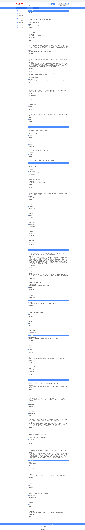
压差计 (64, 275)
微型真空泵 (36, 90)
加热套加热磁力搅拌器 (41, 73)
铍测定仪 (66, 261)
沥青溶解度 (30, 453)
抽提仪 (59, 453)
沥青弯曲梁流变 (34, 456)
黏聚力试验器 (57, 455)
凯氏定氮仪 (30, 383)
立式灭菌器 (34, 51)
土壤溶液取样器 (33, 399)
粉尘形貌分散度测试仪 (55, 338)
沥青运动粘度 (33, 454)
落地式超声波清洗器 (45, 66)
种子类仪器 (31, 422)
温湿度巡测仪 (31, 487)
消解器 (30, 40)
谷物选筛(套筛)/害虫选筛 (39, 424)
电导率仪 (30, 24)
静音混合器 (47, 80)
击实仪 (59, 454)
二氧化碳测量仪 (31, 263)
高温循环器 (42, 493)
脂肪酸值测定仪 (31, 437)
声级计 (34, 285)
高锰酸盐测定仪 (60, 261)
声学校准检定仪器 (32, 289)
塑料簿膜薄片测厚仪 (35, 358)
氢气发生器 (30, 475)
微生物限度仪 (43, 182)
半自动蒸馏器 (41, 383)
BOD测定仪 (54, 257)
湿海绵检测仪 (45, 450)
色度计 (41, 303)
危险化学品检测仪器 (32, 413)
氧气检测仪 (40, 253)
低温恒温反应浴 (61, 512)
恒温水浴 (46, 453)
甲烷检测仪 (34, 253)
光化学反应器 (31, 231)
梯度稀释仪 (61, 274)
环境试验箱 (31, 352)
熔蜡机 (30, 506)
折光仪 (30, 303)
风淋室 (66, 274)
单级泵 (62, 90)
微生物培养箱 (42, 46)
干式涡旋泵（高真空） (40, 91)
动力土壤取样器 (44, 399)
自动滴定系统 (49, 19)
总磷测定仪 (37, 257)
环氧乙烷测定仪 (39, 260)
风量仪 (30, 274)
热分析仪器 (31, 340)
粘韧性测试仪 (53, 454)
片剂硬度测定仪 (58, 386)
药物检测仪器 (31, 385)
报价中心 (50, 524)
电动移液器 (34, 114)
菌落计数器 (58, 274)
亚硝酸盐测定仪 (51, 258)
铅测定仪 (36, 259)
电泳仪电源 (34, 179)
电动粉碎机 (63, 425)
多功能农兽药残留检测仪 (40, 441)
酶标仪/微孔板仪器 (32, 174)
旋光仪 (30, 368)
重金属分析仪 (56, 261)
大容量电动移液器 (38, 114)
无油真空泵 (30, 91)
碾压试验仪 (42, 456)
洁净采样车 (41, 275)
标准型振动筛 (31, 463)
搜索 (53, 4)
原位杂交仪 (31, 242)
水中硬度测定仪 (43, 260)
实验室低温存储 (31, 187)
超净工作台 (31, 168)
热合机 (30, 504)
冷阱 (64, 512)
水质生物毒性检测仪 (40, 263)
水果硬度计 (41, 434)
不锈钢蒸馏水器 (31, 107)
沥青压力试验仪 (38, 456)
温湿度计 (61, 275)
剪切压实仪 (44, 457)
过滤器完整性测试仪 (42, 274)
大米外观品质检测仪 (36, 423)
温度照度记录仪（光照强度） (58, 419)
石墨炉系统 (30, 160)
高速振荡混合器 (51, 80)
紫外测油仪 (57, 257)
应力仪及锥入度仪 (32, 371)
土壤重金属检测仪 (52, 397)
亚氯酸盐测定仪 (34, 262)
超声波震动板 (50, 66)
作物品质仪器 (31, 436)
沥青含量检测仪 (36, 455)
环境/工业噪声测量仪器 (32, 284)
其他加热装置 (31, 492)
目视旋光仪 (34, 369)
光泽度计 (39, 303)
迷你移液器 (63, 114)
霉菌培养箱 (44, 45)
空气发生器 (37, 475)
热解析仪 (49, 160)
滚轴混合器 (55, 80)
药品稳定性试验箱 (51, 45)
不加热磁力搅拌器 (31, 73)
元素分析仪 (31, 142)
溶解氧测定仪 (31, 27)
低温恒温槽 (31, 68)
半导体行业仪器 (31, 404)
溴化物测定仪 (47, 262)
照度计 (32, 303)
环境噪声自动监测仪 (32, 278)
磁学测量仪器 (31, 362)
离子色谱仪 (37, 133)
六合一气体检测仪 (35, 254)
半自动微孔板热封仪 (32, 233)
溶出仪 (34, 386)
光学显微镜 (31, 305)
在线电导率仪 (39, 25)
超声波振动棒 (54, 66)
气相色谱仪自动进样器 (44, 160)
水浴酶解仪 (31, 199)
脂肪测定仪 (34, 383)
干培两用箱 (45, 46)
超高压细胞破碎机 (39, 194)
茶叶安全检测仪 (36, 440)
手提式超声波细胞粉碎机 (51, 193)
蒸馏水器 (30, 106)
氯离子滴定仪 (45, 19)
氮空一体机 (43, 475)
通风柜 (64, 274)
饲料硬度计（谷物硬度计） (43, 437)
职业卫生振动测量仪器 (38, 282)
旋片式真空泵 (53, 91)
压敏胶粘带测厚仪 (43, 358)
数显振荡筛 (34, 463)
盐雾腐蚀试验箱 (65, 46)
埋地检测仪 (41, 450)
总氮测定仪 (40, 257)
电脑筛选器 (34, 424)
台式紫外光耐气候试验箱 (54, 46)
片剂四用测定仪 (54, 386)
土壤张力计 (56, 398)
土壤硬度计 (41, 398)
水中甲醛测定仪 (39, 258)
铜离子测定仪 (33, 259)
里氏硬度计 (59, 450)
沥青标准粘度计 (45, 454)
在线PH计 (37, 22)
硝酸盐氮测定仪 (33, 261)
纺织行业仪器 (31, 402)
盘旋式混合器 (34, 80)
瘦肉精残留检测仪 (56, 440)
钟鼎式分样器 (64, 424)
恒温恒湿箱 (47, 45)
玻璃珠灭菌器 (44, 51)
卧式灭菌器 (37, 51)
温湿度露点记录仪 (51, 419)
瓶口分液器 (54, 114)
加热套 (30, 117)
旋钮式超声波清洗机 (37, 63)
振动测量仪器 (31, 287)
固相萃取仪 (35, 104)
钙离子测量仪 (35, 263)
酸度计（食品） (55, 303)
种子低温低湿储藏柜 (42, 425)
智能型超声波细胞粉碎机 (37, 193)
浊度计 (46, 257)
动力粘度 (36, 454)
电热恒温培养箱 (37, 45)
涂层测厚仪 (34, 450)
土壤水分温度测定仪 (31, 419)
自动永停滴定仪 (41, 19)
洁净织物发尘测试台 (47, 274)
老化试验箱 (49, 46)
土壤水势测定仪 (49, 398)
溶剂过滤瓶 (47, 182)
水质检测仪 (31, 256)
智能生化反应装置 (32, 222)
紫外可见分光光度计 (36, 312)
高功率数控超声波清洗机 (48, 63)
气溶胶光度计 (44, 275)
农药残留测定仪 (31, 440)
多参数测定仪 (63, 397)
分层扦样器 (60, 425)
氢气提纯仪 (60, 475)
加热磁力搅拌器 (36, 73)
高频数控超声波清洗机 (55, 63)
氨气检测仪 (50, 253)
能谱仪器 (30, 156)
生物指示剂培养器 (32, 244)
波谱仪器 (30, 144)
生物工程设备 (31, 184)
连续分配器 (50, 114)
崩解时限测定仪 (37, 386)
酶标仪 (30, 323)
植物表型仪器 (31, 427)
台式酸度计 (30, 22)
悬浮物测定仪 (65, 257)
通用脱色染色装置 (32, 224)
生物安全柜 (31, 164)
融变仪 (45, 386)
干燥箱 (30, 45)
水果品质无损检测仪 (31, 434)
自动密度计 (30, 366)
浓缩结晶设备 (31, 99)
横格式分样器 (60, 424)
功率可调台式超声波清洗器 (51, 64)
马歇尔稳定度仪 (62, 454)
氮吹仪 (33, 101)
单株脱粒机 (49, 423)
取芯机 (58, 457)
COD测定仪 (30, 257)
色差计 (34, 303)
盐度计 (43, 303)
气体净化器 (50, 475)
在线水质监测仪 (52, 261)
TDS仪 (56, 262)
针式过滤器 (30, 182)
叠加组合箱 (33, 47)
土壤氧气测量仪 (38, 398)
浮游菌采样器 (33, 274)
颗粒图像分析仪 (43, 338)
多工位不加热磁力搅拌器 (58, 73)
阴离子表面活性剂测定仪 (52, 262)
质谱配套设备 (31, 154)
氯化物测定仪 (47, 260)
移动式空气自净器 (31, 275)
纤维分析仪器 (61, 457)
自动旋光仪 (30, 369)
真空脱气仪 (49, 386)
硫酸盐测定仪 (55, 260)
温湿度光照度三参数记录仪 (57, 420)
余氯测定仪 (43, 257)
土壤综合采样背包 (48, 399)
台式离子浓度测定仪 (31, 35)
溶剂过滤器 (40, 182)
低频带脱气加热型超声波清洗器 (44, 64)
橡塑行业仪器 (31, 406)
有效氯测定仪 (61, 257)
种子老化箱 (38, 425)
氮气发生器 (34, 475)
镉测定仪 (54, 259)
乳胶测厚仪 (39, 358)
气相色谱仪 (30, 133)
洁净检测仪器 (31, 273)
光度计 (30, 128)
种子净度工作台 (64, 423)
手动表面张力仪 (36, 350)
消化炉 (44, 383)
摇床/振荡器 (31, 53)
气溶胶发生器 (48, 275)
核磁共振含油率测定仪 (36, 437)
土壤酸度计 (53, 398)
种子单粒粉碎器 (35, 425)
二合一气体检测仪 (40, 254)
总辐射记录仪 (64, 419)
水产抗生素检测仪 (61, 440)
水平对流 (30, 169)
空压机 (51, 91)
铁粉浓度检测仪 (54, 254)
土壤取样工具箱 (39, 399)
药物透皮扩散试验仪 (63, 386)
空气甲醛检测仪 (62, 253)
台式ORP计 (30, 32)
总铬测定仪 (46, 258)
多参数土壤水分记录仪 (58, 397)
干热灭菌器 (41, 51)
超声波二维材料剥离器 (32, 497)
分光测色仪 (46, 303)
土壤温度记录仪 (35, 420)
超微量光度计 (41, 312)
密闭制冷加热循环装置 (45, 512)
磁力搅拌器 (31, 71)
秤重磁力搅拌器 (47, 73)
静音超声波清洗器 (46, 65)
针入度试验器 (56, 453)
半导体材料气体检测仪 (45, 254)
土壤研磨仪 (59, 398)
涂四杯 (33, 345)
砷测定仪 (43, 259)
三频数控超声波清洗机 (64, 65)
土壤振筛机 (64, 399)
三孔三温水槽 (35, 59)
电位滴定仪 (30, 19)
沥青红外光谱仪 (55, 457)
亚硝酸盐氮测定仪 (55, 258)
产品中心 (38, 524)
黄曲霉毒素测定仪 (52, 383)
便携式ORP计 (34, 32)
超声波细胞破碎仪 (31, 193)
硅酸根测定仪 (59, 260)
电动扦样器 (52, 425)
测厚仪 (30, 357)
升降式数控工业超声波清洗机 (39, 66)
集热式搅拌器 (64, 73)
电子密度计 (34, 366)
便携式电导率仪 (35, 25)
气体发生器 (31, 474)
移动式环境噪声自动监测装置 (39, 285)
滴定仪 (30, 17)
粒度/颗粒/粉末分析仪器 (32, 337)
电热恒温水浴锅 (31, 59)
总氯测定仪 (30, 258)
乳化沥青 (50, 455)
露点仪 (30, 485)
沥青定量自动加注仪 (40, 457)
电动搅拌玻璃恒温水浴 (56, 59)
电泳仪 (37, 179)
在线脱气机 (34, 150)
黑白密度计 (62, 450)
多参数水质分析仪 (50, 257)
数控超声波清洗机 (42, 63)
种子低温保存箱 (57, 47)
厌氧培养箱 (41, 47)
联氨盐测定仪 (51, 260)
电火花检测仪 (38, 450)
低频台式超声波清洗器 (61, 63)
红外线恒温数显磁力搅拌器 (38, 74)
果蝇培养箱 (63, 47)
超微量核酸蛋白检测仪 (32, 332)
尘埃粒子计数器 (37, 274)
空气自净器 (35, 275)
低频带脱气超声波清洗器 (36, 64)
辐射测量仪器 (31, 267)
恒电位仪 (51, 303)
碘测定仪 (40, 262)
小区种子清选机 (56, 423)
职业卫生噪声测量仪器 (32, 282)
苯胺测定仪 (43, 262)
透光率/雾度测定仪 (32, 374)
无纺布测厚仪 (56, 358)
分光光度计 (31, 311)
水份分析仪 (31, 93)
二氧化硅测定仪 (63, 260)
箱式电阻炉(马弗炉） (33, 46)
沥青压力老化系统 (58, 456)
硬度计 (30, 465)
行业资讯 (46, 524)
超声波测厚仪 (31, 450)
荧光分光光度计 (46, 130)
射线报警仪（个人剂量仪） (54, 450)
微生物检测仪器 (31, 181)
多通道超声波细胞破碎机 (44, 193)
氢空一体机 (40, 475)
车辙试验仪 (32, 455)
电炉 (30, 119)
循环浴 (49, 512)
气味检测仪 (50, 254)
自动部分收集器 (31, 514)
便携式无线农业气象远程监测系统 (44, 419)
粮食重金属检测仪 (51, 440)
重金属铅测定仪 (38, 261)
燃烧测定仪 (31, 360)
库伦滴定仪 (37, 19)
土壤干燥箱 (49, 47)
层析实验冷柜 (31, 516)
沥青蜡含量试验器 (62, 453)
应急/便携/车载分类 (32, 265)
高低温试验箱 (38, 46)
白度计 (49, 303)
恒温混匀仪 (44, 80)
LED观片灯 (48, 450)
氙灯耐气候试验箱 (60, 46)
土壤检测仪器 (31, 395)
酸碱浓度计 (59, 262)
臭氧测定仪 (35, 260)
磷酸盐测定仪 (63, 258)
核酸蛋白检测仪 (40, 172)
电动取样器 (55, 399)
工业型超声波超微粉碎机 (33, 194)
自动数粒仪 (60, 423)
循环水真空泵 (65, 90)
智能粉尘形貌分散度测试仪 (48, 338)
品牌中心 (42, 524)
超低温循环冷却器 (35, 512)
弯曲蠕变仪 (43, 453)
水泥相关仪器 (31, 415)
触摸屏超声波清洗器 (41, 65)
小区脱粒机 (52, 423)
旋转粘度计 (30, 345)
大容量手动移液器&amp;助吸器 (45, 114)
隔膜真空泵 (32, 90)
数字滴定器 (34, 19)
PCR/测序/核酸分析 (32, 171)
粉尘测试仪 (52, 275)
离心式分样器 (56, 424)
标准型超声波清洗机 (31, 63)
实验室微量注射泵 (40, 90)
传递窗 (38, 275)
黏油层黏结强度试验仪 (49, 457)
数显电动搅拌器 (36, 77)
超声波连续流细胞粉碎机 (57, 193)
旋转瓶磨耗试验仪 (35, 457)
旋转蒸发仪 (30, 101)
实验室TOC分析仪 (32, 330)
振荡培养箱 (52, 47)
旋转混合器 (37, 80)
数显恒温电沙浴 (37, 493)
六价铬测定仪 (43, 258)
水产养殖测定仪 (31, 271)
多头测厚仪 (47, 358)
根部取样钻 (52, 399)
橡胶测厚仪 (30, 358)
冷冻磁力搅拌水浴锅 (62, 59)
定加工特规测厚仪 (52, 358)
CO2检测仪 (43, 253)
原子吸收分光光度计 (31, 130)
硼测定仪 (37, 262)
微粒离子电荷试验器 (46, 456)
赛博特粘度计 (49, 454)
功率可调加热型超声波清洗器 (59, 64)
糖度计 (30, 314)
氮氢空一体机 (47, 475)
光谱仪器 (30, 135)
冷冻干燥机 (31, 109)
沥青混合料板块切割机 (52, 456)
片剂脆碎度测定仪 (42, 386)
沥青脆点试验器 (47, 455)
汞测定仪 (63, 261)
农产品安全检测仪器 (32, 439)
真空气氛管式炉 (46, 47)
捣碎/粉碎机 (31, 196)
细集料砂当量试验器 (63, 456)
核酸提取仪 (30, 172)
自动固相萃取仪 (31, 104)
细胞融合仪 (31, 215)
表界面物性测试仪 (32, 349)
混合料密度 (40, 455)
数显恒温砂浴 (46, 493)
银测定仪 (56, 259)
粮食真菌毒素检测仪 (40, 440)
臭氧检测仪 (54, 253)
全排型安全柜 (31, 166)
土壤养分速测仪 (31, 397)
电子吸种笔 (52, 424)
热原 (47, 386)
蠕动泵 (30, 90)
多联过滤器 (34, 182)
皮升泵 (53, 90)
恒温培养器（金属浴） (60, 80)
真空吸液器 (60, 114)
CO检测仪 (37, 253)
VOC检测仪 (30, 253)
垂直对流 (33, 169)
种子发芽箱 (60, 47)
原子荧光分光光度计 (37, 130)
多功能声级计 (31, 285)
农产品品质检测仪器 (32, 432)
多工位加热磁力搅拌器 (52, 73)
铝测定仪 (45, 259)
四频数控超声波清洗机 (52, 65)
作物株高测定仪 (42, 423)
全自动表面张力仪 (31, 350)
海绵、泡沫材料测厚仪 (61, 358)
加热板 (33, 493)
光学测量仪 (31, 302)
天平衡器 (30, 12)
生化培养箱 (41, 45)
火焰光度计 (41, 130)
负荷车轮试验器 (61, 455)
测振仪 (65, 450)
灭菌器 (30, 50)
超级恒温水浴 (47, 59)
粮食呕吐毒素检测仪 (46, 440)
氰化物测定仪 (39, 259)
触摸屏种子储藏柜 (48, 425)
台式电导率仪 (31, 25)
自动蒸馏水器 (35, 107)
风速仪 (59, 275)
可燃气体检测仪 (58, 253)
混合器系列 (31, 79)
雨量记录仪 (52, 420)
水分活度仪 (56, 383)
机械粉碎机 (30, 197)
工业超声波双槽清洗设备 (35, 65)
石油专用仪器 (31, 389)
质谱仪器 (30, 137)
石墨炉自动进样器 (38, 160)
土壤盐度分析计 (33, 398)
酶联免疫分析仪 (31, 235)
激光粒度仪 (30, 338)
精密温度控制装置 (40, 512)
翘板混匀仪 (64, 80)
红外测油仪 (62, 262)
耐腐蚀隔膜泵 (59, 90)
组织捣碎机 (34, 197)
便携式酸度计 (34, 22)
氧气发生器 (57, 475)
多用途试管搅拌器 (44, 74)
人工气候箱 (62, 45)
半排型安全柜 (35, 166)
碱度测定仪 (31, 260)
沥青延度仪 (52, 453)
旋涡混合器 (30, 80)
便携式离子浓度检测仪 (38, 35)
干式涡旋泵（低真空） (46, 91)
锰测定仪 (51, 259)
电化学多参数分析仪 (32, 37)
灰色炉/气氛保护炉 (37, 47)
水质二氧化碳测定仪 (46, 261)
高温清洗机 (43, 455)
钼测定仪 (30, 262)
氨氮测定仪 (34, 257)
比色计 (36, 303)
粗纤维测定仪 (37, 383)
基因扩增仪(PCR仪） (35, 172)
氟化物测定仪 (42, 261)
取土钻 (36, 399)
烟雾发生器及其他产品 (54, 274)
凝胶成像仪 (30, 179)
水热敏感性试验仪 (35, 453)
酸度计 (30, 21)
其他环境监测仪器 (32, 297)
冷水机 (30, 480)
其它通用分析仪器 (32, 146)
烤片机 (40, 493)
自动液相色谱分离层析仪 (46, 150)
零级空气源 (64, 475)
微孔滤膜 (37, 182)
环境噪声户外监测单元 (46, 285)
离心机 (30, 82)
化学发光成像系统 (32, 226)
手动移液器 (30, 114)
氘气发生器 (54, 475)
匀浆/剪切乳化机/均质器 (32, 95)
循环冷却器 (30, 512)
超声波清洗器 (31, 62)
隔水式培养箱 (33, 45)
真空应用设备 (31, 477)
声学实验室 (31, 295)
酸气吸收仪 (31, 483)
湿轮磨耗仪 (53, 455)
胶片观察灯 (31, 321)
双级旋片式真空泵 (35, 91)
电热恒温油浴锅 (51, 59)
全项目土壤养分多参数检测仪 (37, 397)
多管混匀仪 (41, 80)
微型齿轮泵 (50, 90)
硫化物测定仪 (62, 259)
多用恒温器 (30, 493)
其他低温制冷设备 (32, 511)
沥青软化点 (49, 453)
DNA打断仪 (31, 206)
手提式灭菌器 (31, 51)
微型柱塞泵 (47, 90)
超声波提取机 (31, 204)
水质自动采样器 (45, 263)
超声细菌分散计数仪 (32, 208)
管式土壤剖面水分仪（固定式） (46, 397)
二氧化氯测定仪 (35, 258)
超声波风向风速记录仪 (48, 420)
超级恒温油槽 (43, 59)
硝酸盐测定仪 (59, 258)
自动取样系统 (31, 386)
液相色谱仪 (34, 133)
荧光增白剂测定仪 (46, 441)
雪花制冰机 (31, 502)
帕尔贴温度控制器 (32, 495)
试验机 (30, 347)
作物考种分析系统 (31, 423)
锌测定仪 (48, 259)
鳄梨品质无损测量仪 (37, 434)
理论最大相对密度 (40, 454)
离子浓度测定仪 (31, 34)
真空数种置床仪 (44, 424)
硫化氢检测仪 (47, 253)
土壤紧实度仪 (45, 398)
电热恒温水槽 (39, 59)
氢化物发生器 (34, 160)
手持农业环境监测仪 (37, 419)
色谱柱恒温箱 (31, 150)
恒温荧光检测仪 (31, 240)
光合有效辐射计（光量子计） (40, 420)
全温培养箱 (55, 45)
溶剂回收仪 (41, 150)
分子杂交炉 (31, 217)
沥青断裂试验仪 (40, 453)
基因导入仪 (31, 213)
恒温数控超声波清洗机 (32, 66)
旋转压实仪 (56, 454)
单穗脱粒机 (45, 423)
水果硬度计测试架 (46, 434)
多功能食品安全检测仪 (34, 441)
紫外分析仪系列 (31, 468)
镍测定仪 (59, 259)
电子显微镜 (31, 316)
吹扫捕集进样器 (52, 160)
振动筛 (30, 462)
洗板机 (30, 325)
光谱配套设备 (31, 152)
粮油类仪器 (31, 443)
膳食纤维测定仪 (48, 383)
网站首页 (34, 524)
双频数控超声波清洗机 (58, 65)
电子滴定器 (57, 114)
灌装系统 (56, 90)
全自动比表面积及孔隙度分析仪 (37, 338)
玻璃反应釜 (31, 121)
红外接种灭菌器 (49, 51)
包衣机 (33, 387)
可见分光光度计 (31, 312)
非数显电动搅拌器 (31, 77)
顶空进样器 (37, 150)
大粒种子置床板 (49, 424)
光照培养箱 (59, 45)
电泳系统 (39, 179)
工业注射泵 (44, 90)
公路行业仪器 (31, 452)
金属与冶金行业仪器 (32, 411)
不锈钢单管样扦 (56, 425)
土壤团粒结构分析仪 (60, 399)
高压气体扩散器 (56, 275)
